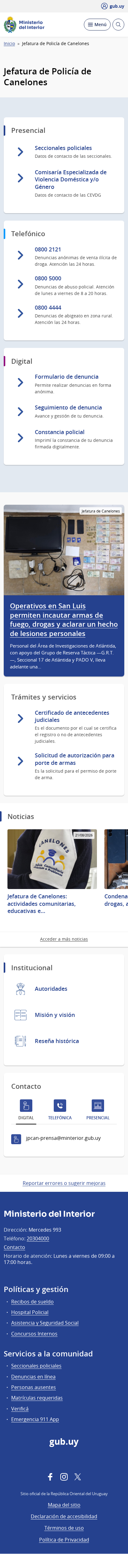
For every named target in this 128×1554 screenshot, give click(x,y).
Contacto (14, 1247)
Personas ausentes (33, 1387)
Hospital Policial (29, 1312)
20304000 (38, 1238)
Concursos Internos (34, 1333)
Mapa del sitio (64, 1504)
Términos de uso (64, 1527)
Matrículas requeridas (37, 1397)
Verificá (20, 1408)
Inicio (9, 43)
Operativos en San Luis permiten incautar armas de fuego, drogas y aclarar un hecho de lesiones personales (64, 619)
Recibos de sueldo (32, 1301)
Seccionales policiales (36, 1365)
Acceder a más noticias (64, 939)
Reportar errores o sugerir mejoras (64, 1183)
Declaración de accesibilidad (64, 1516)
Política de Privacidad (64, 1539)
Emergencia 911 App (35, 1419)
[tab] (26, 1111)
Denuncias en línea (33, 1376)
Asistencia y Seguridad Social (45, 1322)
